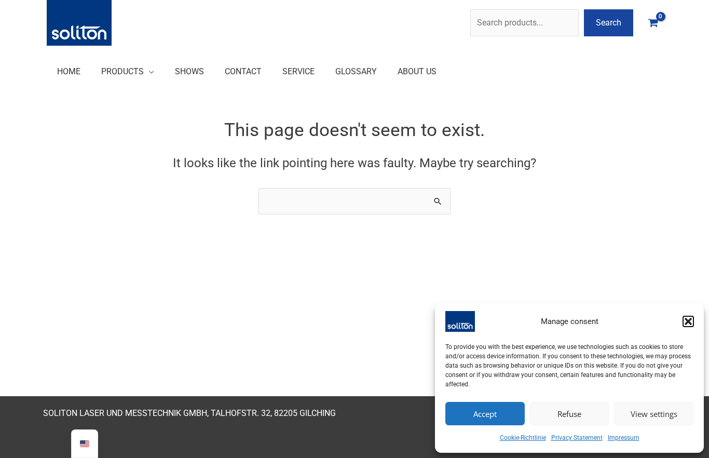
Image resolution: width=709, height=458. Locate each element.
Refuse (569, 414)
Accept (485, 414)
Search (608, 23)
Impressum (623, 437)
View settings (654, 414)
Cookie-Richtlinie (523, 437)
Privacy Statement (577, 437)
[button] (688, 321)
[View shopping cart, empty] (653, 23)
